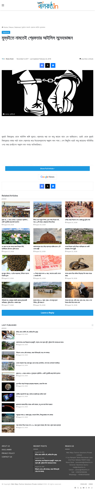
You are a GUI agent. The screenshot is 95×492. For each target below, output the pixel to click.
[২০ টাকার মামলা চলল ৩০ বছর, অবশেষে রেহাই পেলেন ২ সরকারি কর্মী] (47, 263)
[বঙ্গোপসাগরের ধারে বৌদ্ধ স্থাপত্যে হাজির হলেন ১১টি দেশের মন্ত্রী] (47, 236)
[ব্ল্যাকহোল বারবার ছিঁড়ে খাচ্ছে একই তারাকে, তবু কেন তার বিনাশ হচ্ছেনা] (8, 407)
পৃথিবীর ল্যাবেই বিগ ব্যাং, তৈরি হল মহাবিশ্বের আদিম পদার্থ (31, 394)
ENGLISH (84, 484)
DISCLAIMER (6, 450)
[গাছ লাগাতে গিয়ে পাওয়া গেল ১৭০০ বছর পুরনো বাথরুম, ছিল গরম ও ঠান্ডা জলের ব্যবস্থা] (8, 428)
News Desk (10, 59)
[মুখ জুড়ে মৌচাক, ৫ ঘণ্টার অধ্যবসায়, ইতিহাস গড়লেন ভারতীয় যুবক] (16, 263)
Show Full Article (47, 169)
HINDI (91, 484)
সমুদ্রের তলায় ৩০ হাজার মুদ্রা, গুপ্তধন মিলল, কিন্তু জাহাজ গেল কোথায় (34, 415)
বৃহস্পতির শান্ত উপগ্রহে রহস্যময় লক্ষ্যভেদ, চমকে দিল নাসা (31, 384)
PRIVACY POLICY (8, 453)
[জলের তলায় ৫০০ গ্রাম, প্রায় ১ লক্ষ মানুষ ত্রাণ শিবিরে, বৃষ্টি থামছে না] (47, 290)
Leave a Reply (47, 313)
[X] (47, 65)
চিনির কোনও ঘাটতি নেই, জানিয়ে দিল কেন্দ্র (27, 332)
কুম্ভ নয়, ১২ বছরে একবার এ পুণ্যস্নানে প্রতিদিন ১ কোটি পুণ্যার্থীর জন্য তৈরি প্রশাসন (38, 373)
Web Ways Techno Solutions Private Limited (27, 484)
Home (5, 27)
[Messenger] (53, 65)
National (18, 27)
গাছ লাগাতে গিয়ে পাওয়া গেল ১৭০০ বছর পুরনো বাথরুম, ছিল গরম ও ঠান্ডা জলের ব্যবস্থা (38, 425)
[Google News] (47, 177)
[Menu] (3, 6)
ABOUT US (6, 446)
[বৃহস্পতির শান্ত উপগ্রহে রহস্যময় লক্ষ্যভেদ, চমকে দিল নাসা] (8, 386)
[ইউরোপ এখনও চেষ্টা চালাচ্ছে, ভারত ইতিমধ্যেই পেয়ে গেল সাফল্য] (8, 355)
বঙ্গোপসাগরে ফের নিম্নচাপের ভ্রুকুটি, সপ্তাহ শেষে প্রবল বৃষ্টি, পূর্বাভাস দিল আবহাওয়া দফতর (39, 342)
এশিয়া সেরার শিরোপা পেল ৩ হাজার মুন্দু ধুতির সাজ (77, 220)
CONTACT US (7, 457)
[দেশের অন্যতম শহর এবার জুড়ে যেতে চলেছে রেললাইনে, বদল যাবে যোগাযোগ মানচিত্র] (8, 366)
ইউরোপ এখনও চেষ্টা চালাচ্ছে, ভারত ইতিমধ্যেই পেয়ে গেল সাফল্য (32, 352)
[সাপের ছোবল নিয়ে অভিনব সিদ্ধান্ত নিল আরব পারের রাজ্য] (79, 263)
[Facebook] (42, 65)
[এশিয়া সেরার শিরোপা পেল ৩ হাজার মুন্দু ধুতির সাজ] (79, 209)
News (11, 27)
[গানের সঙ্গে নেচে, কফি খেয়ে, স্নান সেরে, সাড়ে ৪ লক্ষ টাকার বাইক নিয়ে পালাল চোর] (79, 290)
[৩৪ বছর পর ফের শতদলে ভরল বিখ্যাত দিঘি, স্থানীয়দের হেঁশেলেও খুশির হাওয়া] (16, 236)
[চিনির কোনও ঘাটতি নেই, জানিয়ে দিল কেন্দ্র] (8, 335)
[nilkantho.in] (47, 5)
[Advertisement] (47, 18)
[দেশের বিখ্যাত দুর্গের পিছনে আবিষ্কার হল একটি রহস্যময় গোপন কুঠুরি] (79, 236)
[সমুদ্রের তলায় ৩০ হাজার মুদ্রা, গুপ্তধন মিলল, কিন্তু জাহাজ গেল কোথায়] (8, 418)
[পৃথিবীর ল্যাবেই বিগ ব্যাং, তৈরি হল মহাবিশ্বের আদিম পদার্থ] (8, 397)
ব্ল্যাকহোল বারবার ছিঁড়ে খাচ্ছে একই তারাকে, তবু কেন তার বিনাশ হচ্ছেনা (34, 404)
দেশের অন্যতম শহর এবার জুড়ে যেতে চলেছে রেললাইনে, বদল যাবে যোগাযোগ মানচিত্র (38, 363)
